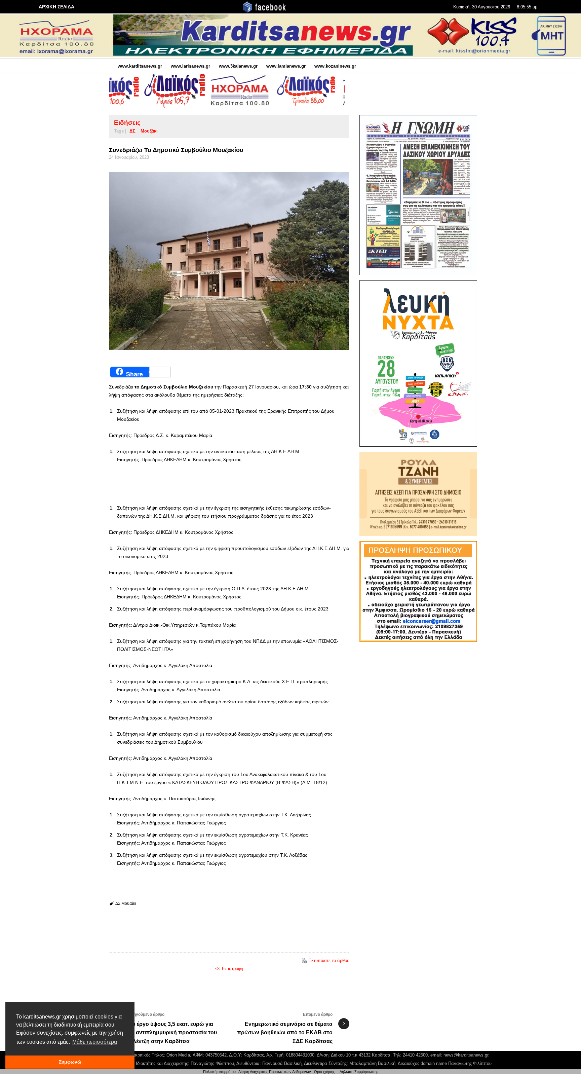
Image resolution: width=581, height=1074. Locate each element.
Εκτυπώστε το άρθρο (328, 960)
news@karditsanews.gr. (466, 1055)
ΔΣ (132, 131)
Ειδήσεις (127, 122)
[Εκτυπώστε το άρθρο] (304, 960)
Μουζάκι (149, 131)
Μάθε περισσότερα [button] (94, 1042)
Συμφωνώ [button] (70, 1062)
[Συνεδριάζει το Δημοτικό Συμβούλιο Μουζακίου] (229, 261)
